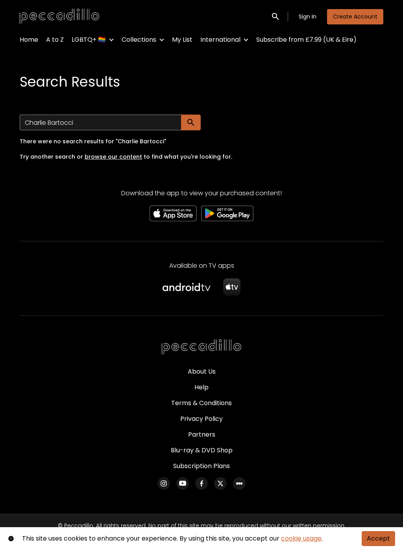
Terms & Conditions (201, 402)
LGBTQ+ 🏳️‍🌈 (89, 39)
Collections (139, 39)
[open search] (276, 16)
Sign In (307, 16)
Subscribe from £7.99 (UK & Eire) (306, 39)
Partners (201, 434)
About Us (202, 371)
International (220, 39)
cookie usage (301, 538)
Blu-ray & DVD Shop (202, 450)
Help (201, 387)
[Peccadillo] (201, 347)
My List (182, 39)
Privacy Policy (201, 418)
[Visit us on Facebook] (201, 483)
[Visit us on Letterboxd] (239, 483)
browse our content (113, 157)
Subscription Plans (201, 465)
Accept (378, 538)
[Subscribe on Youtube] (182, 483)
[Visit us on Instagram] (163, 483)
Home (29, 39)
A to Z (55, 39)
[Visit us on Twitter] (220, 483)
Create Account (355, 16)
